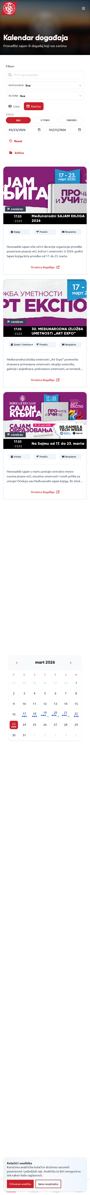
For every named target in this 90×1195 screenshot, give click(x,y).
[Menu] (83, 8)
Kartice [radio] (36, 106)
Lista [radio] (16, 106)
